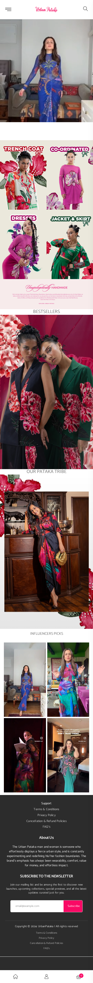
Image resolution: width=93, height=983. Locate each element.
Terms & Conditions (46, 809)
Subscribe (74, 906)
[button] (85, 9)
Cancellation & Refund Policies (46, 821)
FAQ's (46, 827)
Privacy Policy (46, 815)
